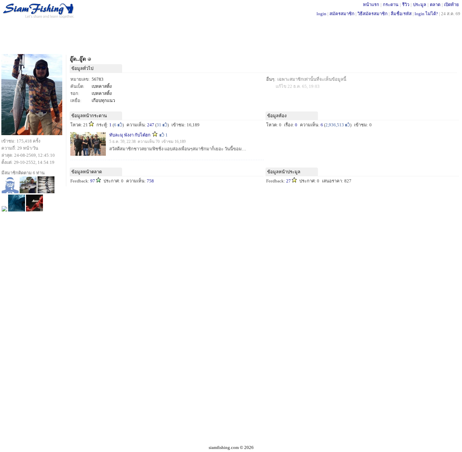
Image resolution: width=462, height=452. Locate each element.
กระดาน (390, 4)
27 (288, 180)
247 (150, 124)
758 (150, 180)
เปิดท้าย (451, 4)
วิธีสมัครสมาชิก (372, 13)
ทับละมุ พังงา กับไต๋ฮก (130, 134)
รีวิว (405, 4)
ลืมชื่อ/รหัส (401, 13)
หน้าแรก (371, 4)
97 (92, 180)
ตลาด (435, 4)
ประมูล (419, 4)
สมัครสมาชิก (341, 13)
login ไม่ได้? (426, 13)
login (321, 13)
